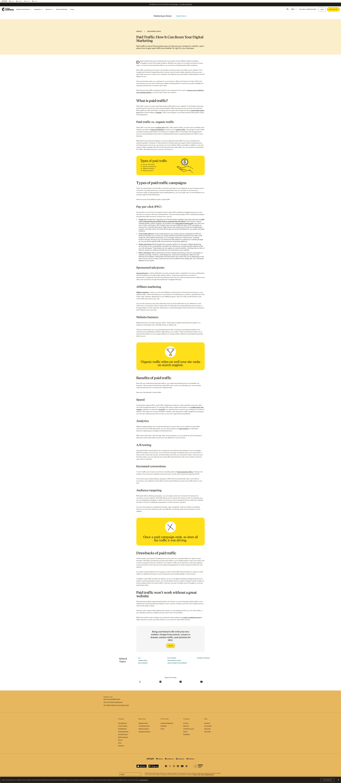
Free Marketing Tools (144, 726)
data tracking (183, 428)
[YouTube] (182, 766)
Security (120, 740)
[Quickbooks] (27, 1)
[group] (293, 9)
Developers (164, 726)
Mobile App (121, 745)
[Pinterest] (186, 766)
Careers (185, 731)
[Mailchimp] (34, 1)
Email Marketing (122, 728)
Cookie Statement (143, 780)
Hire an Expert (208, 726)
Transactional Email (123, 731)
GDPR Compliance (123, 737)
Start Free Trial (333, 9)
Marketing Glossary (144, 728)
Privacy (195, 774)
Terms (198, 774)
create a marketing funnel (192, 617)
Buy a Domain (171, 658)
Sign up (170, 645)
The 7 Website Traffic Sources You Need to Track (116, 705)
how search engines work (184, 223)
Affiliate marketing (142, 292)
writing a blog (180, 129)
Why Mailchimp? (122, 723)
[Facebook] (166, 766)
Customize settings (327, 779)
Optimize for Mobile (203, 658)
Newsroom (186, 726)
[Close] (338, 780)
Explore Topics (181, 16)
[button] (293, 9)
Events (162, 728)
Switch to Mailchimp (61, 9)
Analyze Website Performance (177, 663)
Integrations (37, 9)
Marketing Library (163, 15)
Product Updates (122, 726)
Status (120, 742)
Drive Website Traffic (154, 31)
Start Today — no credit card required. (182, 4)
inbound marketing (157, 129)
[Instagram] (174, 766)
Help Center (207, 728)
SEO (139, 658)
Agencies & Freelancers (167, 723)
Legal (202, 774)
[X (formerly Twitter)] (170, 766)
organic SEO (160, 127)
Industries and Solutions (22, 9)
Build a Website (143, 663)
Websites (139, 31)
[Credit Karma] (19, 1)
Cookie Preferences (209, 774)
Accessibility (186, 734)
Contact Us (207, 723)
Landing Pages (142, 660)
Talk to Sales (207, 731)
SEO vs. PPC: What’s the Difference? (113, 702)
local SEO (162, 409)
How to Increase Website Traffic (112, 699)
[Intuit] (4, 1)
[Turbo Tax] (11, 1)
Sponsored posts (142, 273)
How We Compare (123, 734)
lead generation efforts (185, 472)
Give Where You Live (188, 728)
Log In (322, 9)
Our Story (186, 723)
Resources (48, 9)
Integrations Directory (144, 731)
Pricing (72, 9)
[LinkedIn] (178, 766)
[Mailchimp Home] (7, 9)
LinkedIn (159, 112)
